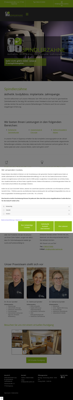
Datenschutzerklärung (7, 220)
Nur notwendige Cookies (27, 226)
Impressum (19, 220)
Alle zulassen (63, 226)
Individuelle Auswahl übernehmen (45, 226)
